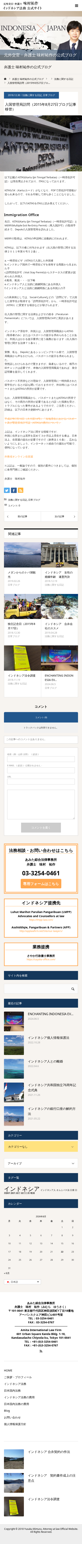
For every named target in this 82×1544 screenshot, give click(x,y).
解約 (13, 1193)
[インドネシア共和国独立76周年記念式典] (14, 1092)
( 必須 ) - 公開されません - (24, 765)
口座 (72, 1190)
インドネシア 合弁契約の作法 (49, 1452)
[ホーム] (5, 79)
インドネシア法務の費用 (19, 1397)
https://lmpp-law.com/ (41, 919)
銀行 (18, 1193)
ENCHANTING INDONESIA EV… (59, 678)
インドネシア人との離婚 (45, 1061)
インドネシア (22, 1189)
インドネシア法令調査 (22, 675)
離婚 (32, 1193)
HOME (8, 1370)
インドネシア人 (48, 1190)
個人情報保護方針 (15, 1424)
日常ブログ (49, 95)
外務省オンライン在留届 (19, 456)
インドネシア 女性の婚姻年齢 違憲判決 (59, 574)
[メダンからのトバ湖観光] (22, 555)
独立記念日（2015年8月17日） (21, 626)
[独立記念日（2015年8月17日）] (22, 606)
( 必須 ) (22, 754)
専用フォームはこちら (41, 883)
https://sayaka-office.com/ (41, 959)
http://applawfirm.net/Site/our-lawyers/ (41, 931)
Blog (7, 1410)
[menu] (76, 5)
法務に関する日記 (32, 95)
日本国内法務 (12, 1390)
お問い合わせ (12, 1417)
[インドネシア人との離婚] (14, 1069)
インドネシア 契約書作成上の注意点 (52, 1478)
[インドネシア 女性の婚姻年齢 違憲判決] (59, 555)
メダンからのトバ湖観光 (22, 574)
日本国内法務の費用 (16, 1404)
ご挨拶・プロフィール (18, 1377)
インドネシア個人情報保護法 (48, 1037)
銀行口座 (25, 1193)
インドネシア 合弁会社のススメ (59, 626)
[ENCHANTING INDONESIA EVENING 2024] (59, 658)
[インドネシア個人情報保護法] (14, 1045)
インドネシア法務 (15, 1384)
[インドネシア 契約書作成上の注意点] (14, 1483)
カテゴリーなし (18, 1146)
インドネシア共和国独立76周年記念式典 (52, 1087)
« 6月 (7, 1273)
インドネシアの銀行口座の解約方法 (52, 1111)
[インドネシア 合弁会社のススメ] (59, 606)
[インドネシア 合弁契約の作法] (14, 1459)
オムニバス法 (62, 1190)
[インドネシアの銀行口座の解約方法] (14, 1116)
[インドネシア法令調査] (22, 658)
